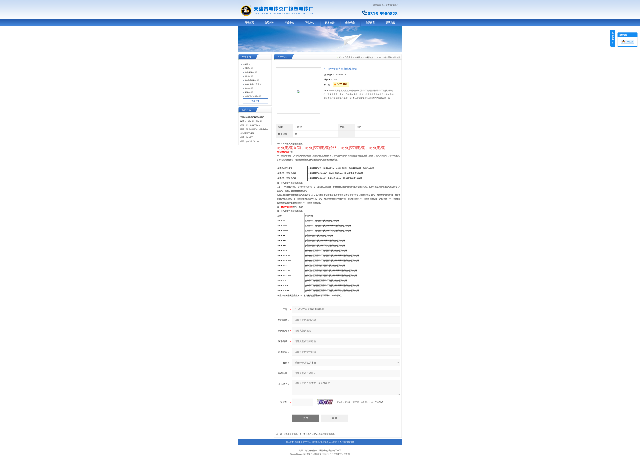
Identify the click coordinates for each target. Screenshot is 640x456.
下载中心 (309, 22)
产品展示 (348, 57)
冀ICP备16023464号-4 (323, 454)
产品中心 (289, 22)
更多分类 (255, 101)
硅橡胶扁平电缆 (291, 434)
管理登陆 (350, 442)
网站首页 (249, 22)
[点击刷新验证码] (325, 402)
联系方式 (246, 110)
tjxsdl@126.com (252, 141)
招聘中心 (316, 442)
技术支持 (329, 22)
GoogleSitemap (296, 454)
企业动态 (350, 22)
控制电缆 (359, 57)
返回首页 (377, 5)
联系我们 (394, 5)
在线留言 (386, 5)
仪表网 (347, 454)
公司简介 (269, 22)
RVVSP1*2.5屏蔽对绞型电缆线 (321, 434)
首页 (340, 57)
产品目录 (246, 57)
